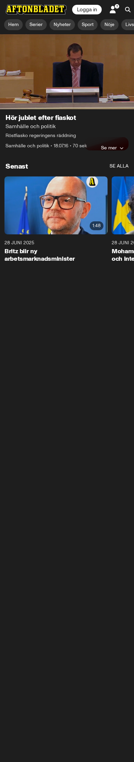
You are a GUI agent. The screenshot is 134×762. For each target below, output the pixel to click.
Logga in (87, 10)
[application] (67, 71)
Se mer (109, 147)
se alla (119, 166)
